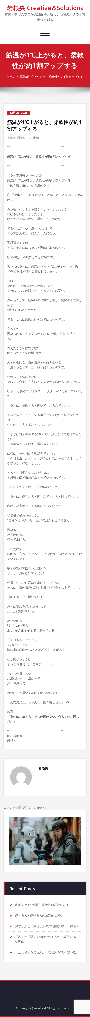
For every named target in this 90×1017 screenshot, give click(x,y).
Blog (35, 138)
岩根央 (21, 138)
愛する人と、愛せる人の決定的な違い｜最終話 (46, 926)
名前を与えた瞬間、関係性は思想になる (42, 905)
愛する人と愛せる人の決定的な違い (39, 915)
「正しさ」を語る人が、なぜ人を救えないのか (46, 952)
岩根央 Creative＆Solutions (45, 8)
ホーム (11, 77)
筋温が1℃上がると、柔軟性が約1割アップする (51, 77)
